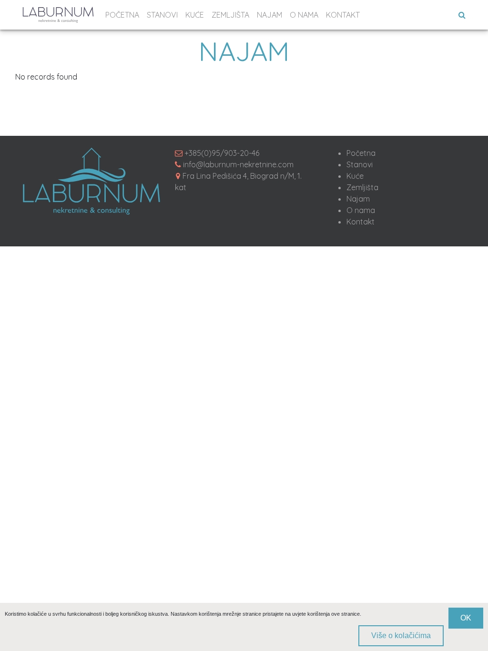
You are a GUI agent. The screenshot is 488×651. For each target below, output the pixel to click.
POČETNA (122, 15)
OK (465, 618)
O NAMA (304, 15)
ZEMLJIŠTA (230, 15)
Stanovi (359, 164)
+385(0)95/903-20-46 (221, 153)
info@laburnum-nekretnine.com (238, 164)
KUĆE (194, 15)
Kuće (355, 176)
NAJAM (269, 15)
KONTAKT (343, 15)
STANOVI (162, 15)
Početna (361, 153)
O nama (360, 210)
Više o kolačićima (401, 635)
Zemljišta (362, 187)
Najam (358, 198)
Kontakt (360, 221)
